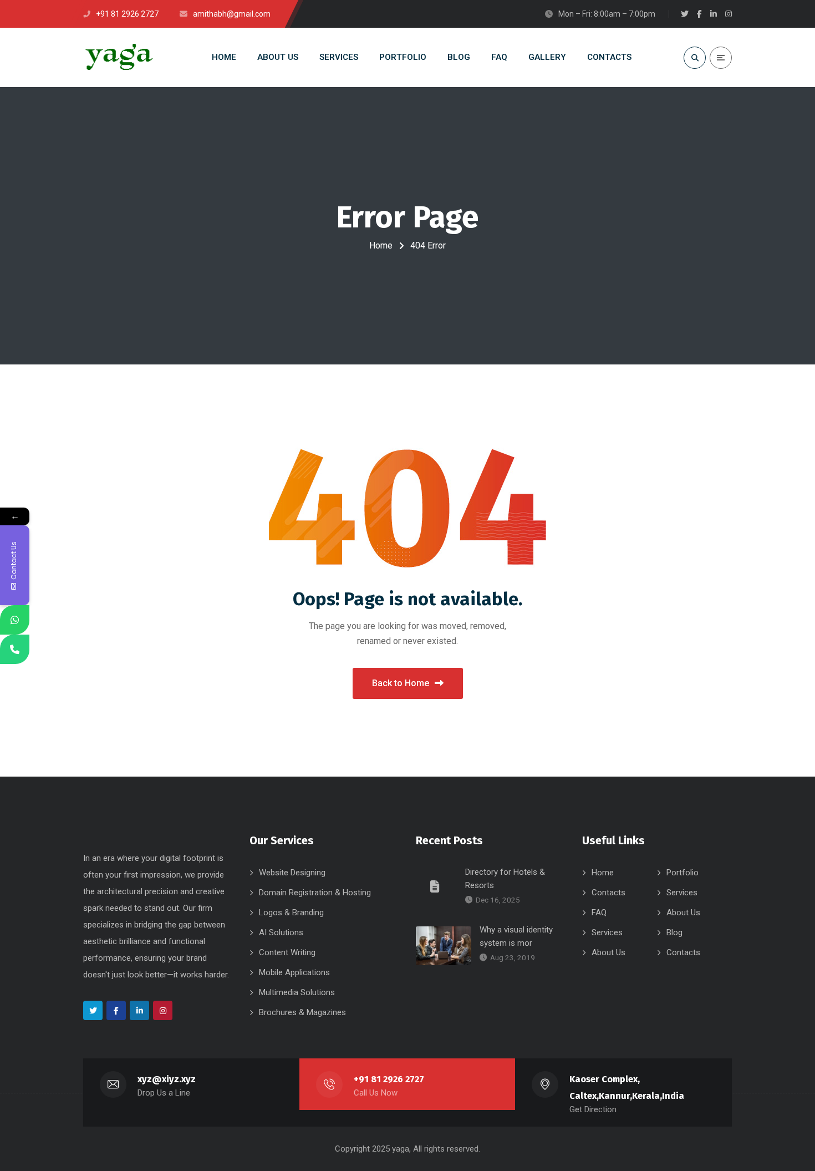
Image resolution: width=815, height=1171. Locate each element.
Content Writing (287, 952)
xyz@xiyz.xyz (166, 1079)
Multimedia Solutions (297, 992)
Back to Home (400, 683)
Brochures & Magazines (302, 1012)
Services (681, 893)
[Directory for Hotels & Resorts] (436, 885)
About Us (683, 912)
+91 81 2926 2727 (389, 1079)
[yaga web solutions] (118, 57)
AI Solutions (281, 932)
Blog (674, 932)
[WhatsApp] (14, 620)
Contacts (608, 893)
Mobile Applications (294, 972)
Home (381, 245)
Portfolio (682, 873)
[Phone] (14, 649)
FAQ (599, 912)
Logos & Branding (291, 912)
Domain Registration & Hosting (315, 893)
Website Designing (292, 873)
